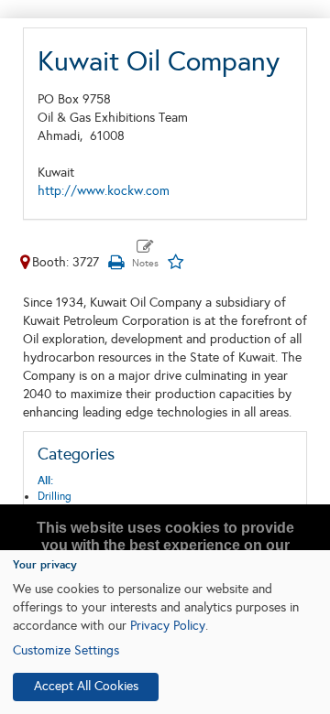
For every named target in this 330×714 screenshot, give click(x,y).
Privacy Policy (167, 625)
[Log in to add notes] (145, 254)
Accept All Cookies (86, 686)
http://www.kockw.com (104, 191)
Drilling (55, 496)
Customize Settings (66, 650)
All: (45, 480)
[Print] (115, 262)
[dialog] (165, 632)
